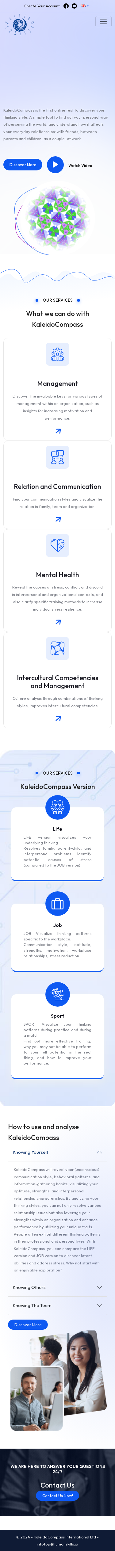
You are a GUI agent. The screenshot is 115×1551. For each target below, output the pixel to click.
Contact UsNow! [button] (57, 1495)
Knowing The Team (32, 1305)
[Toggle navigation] (103, 22)
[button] (85, 6)
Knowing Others (29, 1287)
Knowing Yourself (30, 1152)
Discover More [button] (23, 164)
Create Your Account (42, 6)
